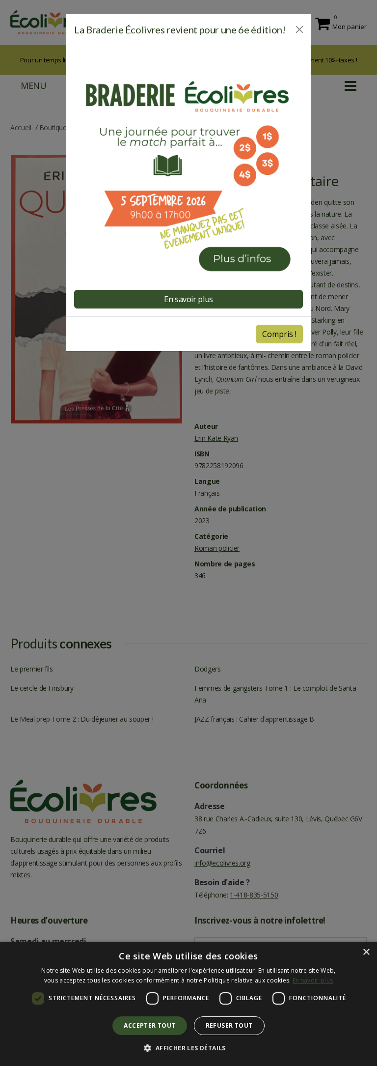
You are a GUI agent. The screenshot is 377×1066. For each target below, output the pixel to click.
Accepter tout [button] (149, 1025)
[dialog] (188, 1004)
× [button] (366, 952)
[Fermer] (299, 29)
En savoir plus (313, 980)
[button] (188, 1048)
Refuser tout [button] (229, 1025)
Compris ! (279, 334)
